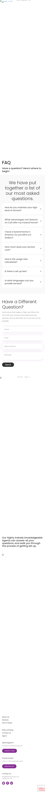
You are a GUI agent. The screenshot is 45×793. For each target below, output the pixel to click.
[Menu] (41, 79)
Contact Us (6, 733)
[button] (22, 208)
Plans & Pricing (7, 730)
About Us (5, 717)
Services (5, 720)
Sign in (4, 736)
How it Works (7, 723)
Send (8, 364)
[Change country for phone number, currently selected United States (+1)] (4, 346)
